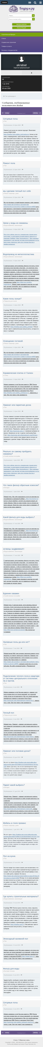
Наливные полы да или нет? (16, 641)
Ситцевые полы (10, 118)
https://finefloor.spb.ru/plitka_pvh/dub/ (21, 327)
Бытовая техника (9, 971)
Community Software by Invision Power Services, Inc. (21, 1044)
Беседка (6, 487)
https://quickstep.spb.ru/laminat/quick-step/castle (18, 809)
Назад (7, 113)
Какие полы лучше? (12, 298)
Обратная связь (24, 1040)
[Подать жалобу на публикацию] (22, 125)
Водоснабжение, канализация (13, 225)
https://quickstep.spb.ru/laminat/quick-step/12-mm (18, 700)
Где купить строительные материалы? (21, 896)
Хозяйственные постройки (12, 456)
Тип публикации (9, 96)
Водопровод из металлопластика (18, 254)
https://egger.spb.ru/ (28, 956)
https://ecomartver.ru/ (32, 499)
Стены (6, 375)
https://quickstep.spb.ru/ (17, 431)
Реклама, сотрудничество (9, 50)
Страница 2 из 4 (21, 113)
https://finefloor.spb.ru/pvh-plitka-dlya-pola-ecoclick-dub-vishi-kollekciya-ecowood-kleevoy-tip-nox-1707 (21, 764)
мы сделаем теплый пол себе (17, 190)
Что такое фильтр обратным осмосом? (21, 485)
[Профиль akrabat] (31, 73)
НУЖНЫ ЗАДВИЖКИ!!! (13, 548)
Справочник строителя (9, 42)
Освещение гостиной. (13, 340)
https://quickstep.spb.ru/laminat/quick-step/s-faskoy (19, 736)
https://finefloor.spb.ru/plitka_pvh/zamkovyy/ (16, 134)
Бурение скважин (11, 593)
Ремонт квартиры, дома (11, 193)
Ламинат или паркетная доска (17, 404)
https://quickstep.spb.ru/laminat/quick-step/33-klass (22, 435)
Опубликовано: (12, 125)
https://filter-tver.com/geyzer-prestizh (14, 630)
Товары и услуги (7, 46)
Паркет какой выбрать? (14, 784)
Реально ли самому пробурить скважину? (17, 452)
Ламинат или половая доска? (16, 750)
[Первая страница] (3, 113)
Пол (5, 121)
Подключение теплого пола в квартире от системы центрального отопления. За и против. (21, 678)
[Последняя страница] (40, 113)
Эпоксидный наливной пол (15, 938)
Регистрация (21, 28)
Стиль (16, 1040)
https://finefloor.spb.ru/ (17, 924)
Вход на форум (21, 24)
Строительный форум (8, 34)
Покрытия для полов (10, 301)
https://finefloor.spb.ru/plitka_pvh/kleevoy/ (16, 393)
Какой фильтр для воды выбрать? (19, 517)
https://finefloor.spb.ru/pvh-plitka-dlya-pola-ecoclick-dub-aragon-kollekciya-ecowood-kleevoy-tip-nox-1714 (21, 835)
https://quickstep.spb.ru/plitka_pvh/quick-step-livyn (18, 1022)
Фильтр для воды (11, 968)
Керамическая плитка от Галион (18, 372)
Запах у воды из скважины (15, 222)
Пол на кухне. (9, 856)
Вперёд (35, 113)
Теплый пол (8, 712)
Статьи (4, 38)
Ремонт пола (9, 163)
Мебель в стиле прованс (14, 823)
